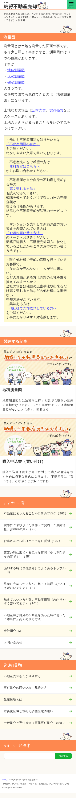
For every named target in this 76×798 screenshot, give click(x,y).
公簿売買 (39, 110)
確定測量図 (16, 82)
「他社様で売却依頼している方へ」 (33, 308)
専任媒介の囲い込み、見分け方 (25, 687)
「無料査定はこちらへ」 (24, 166)
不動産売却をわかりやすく (22, 676)
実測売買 (56, 110)
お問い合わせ (13, 642)
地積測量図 (16, 70)
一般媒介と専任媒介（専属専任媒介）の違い (34, 722)
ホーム (5, 780)
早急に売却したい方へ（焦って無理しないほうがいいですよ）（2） (34, 585)
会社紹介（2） (14, 630)
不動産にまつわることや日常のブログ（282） (36, 513)
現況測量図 (16, 76)
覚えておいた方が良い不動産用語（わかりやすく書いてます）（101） (34, 601)
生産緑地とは (13, 699)
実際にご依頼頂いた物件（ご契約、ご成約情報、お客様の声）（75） (34, 527)
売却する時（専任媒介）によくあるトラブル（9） (34, 570)
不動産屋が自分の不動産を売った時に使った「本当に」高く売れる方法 (34, 617)
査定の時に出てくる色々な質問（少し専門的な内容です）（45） (34, 554)
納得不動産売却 (20, 6)
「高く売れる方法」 (21, 188)
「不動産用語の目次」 (23, 144)
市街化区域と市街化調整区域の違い (28, 711)
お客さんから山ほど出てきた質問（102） (33, 541)
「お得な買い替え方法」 (24, 233)
